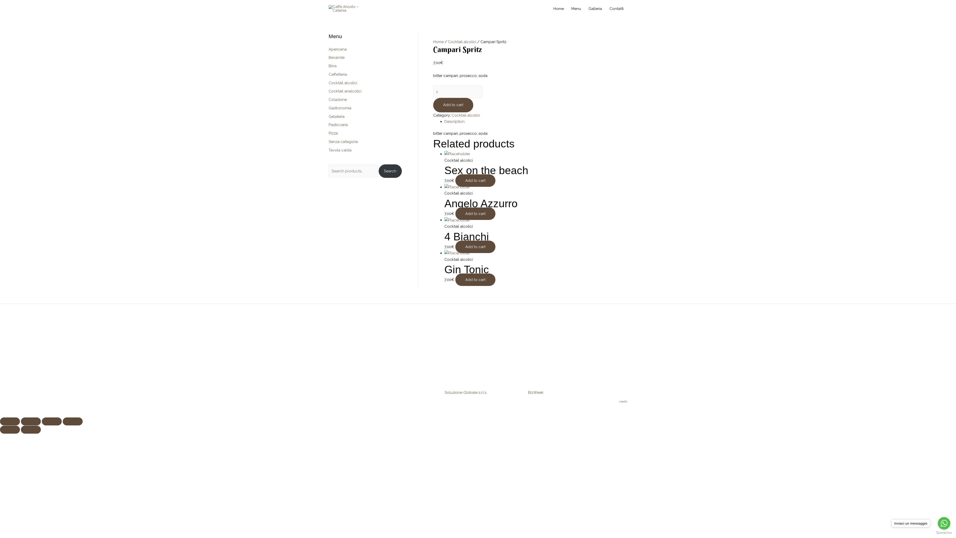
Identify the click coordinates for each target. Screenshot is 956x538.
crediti (623, 401)
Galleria (595, 8)
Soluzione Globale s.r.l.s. (466, 392)
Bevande (337, 57)
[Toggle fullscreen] (52, 421)
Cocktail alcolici (343, 83)
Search (390, 171)
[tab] (535, 122)
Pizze (333, 133)
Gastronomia (340, 108)
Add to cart (453, 105)
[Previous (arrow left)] (10, 430)
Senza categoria (343, 141)
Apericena (338, 49)
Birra (333, 66)
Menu (576, 8)
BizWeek (535, 392)
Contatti (616, 8)
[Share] (31, 421)
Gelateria (337, 116)
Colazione (338, 99)
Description (454, 121)
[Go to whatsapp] (944, 523)
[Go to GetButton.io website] (944, 533)
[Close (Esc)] (10, 421)
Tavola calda (340, 150)
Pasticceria (338, 125)
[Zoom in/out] (73, 421)
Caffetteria (338, 74)
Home (558, 8)
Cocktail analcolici (345, 91)
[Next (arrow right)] (31, 430)
